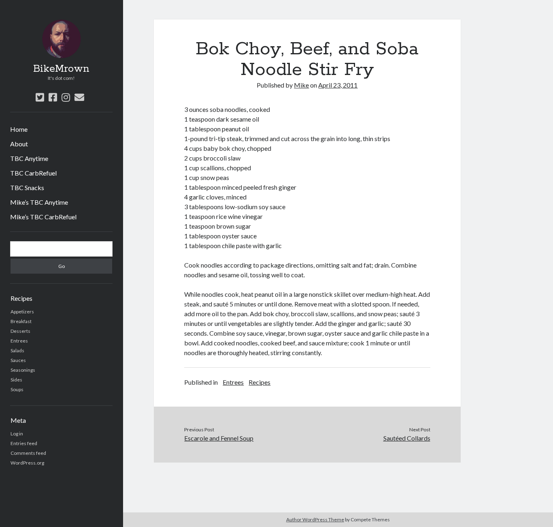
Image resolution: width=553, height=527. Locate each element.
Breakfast (21, 321)
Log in (17, 434)
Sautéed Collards (406, 438)
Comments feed (28, 453)
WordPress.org (27, 463)
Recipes (259, 382)
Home (19, 129)
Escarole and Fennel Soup (218, 438)
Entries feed (24, 443)
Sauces (18, 360)
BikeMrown (61, 68)
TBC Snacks (27, 187)
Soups (17, 389)
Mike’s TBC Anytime (39, 202)
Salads (17, 350)
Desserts (20, 331)
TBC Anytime (29, 158)
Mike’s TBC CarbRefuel (43, 217)
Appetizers (22, 311)
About (19, 144)
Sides (16, 380)
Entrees (19, 341)
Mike (301, 85)
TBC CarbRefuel (33, 173)
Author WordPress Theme (315, 519)
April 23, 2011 (337, 85)
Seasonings (23, 370)
